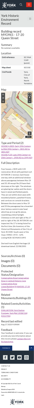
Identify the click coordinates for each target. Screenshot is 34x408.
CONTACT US (5, 366)
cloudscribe (21, 392)
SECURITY (4, 376)
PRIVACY (4, 369)
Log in (2, 395)
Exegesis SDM (11, 389)
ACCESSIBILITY (6, 379)
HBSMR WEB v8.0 (12, 392)
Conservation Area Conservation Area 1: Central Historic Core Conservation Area (15, 281)
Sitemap (3, 386)
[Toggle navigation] (30, 19)
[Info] (3, 101)
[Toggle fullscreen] (30, 94)
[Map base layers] (3, 98)
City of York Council (16, 383)
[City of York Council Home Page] (9, 5)
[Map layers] (3, 94)
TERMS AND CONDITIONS (9, 372)
